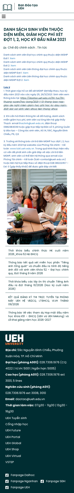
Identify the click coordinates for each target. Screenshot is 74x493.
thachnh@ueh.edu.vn (31, 123)
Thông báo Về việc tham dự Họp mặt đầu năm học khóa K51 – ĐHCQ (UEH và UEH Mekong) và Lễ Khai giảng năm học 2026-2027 (38, 316)
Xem (12, 58)
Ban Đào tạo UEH (28, 7)
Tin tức (42, 47)
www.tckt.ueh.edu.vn (22, 149)
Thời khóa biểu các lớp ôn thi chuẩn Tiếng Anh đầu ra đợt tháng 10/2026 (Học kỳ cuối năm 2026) (38, 285)
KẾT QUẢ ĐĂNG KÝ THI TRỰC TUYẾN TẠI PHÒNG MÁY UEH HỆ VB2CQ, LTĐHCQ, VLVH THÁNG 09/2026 (38, 301)
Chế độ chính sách (21, 47)
